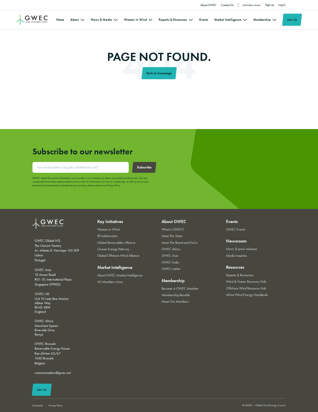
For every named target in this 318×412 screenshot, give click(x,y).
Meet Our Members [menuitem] (175, 301)
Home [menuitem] (60, 19)
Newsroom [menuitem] (236, 241)
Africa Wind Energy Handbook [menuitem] (247, 294)
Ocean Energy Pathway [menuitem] (113, 249)
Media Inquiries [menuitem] (236, 255)
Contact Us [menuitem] (227, 5)
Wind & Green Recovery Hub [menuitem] (246, 281)
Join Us (292, 19)
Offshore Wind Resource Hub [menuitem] (246, 288)
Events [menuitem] (203, 19)
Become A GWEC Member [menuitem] (180, 288)
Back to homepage (159, 73)
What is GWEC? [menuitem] (173, 229)
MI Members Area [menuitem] (110, 282)
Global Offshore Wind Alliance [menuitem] (118, 255)
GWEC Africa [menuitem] (171, 249)
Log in (282, 5)
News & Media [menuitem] (101, 19)
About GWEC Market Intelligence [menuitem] (120, 275)
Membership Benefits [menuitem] (176, 295)
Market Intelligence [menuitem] (227, 19)
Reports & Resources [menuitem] (173, 19)
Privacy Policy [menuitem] (56, 405)
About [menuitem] (74, 19)
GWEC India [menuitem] (170, 262)
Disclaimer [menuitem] (37, 405)
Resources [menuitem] (235, 267)
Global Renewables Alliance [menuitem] (116, 242)
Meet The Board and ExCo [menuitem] (179, 242)
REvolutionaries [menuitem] (107, 236)
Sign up (269, 5)
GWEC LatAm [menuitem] (171, 269)
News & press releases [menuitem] (241, 249)
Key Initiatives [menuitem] (110, 221)
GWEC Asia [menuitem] (170, 255)
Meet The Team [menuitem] (172, 236)
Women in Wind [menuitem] (135, 19)
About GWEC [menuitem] (208, 5)
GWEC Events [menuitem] (235, 229)
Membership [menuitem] (262, 19)
